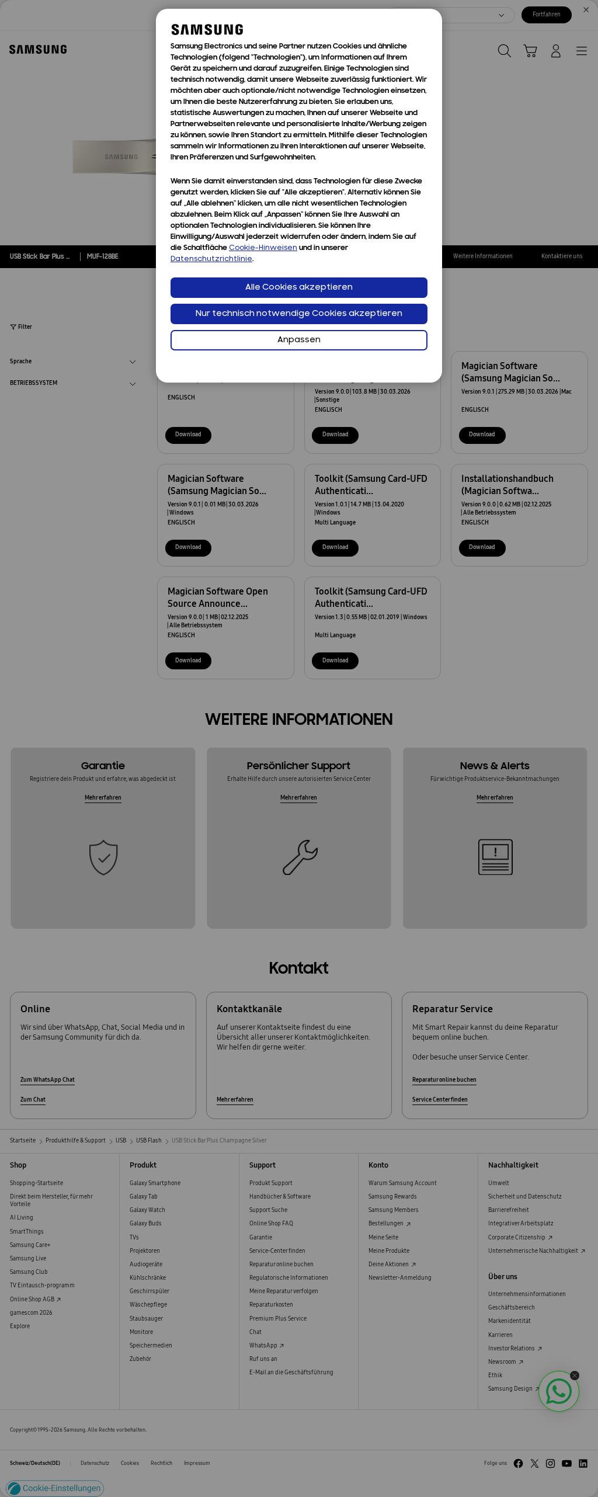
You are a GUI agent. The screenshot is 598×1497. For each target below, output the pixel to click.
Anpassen (299, 340)
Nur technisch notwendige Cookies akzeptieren (299, 314)
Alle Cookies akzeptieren (299, 287)
